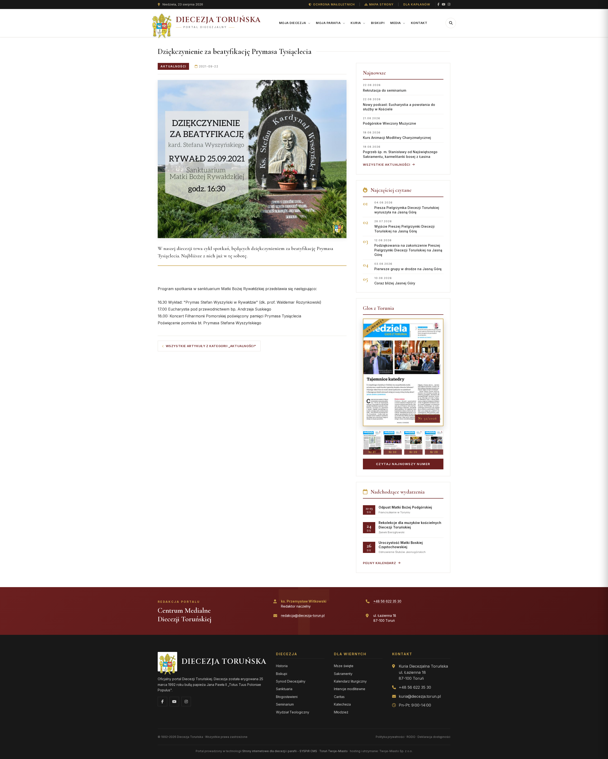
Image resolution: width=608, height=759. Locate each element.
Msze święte (343, 666)
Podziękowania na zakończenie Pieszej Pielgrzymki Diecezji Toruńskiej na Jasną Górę (408, 248)
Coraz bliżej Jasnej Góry (394, 280)
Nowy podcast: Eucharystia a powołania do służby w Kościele (399, 104)
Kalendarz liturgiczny (350, 681)
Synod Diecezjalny (290, 681)
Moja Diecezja (293, 23)
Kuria (356, 23)
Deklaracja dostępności (434, 737)
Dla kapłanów (416, 4)
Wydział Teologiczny (292, 712)
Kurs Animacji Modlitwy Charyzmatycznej (397, 135)
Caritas (339, 697)
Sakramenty (343, 674)
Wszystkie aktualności (386, 164)
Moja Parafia (329, 23)
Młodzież (341, 712)
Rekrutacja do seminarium (384, 87)
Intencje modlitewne (349, 689)
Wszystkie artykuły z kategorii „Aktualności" (211, 346)
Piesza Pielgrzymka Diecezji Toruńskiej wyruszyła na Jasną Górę (406, 207)
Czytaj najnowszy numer (403, 464)
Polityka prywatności (390, 737)
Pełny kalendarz (379, 563)
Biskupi (378, 23)
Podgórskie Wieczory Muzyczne (389, 121)
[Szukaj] (451, 23)
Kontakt (419, 23)
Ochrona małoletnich (334, 4)
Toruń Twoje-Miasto (333, 751)
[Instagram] (449, 4)
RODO (411, 737)
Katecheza (342, 704)
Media (396, 23)
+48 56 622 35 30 (387, 601)
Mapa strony (381, 4)
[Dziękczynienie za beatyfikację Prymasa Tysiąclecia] (252, 159)
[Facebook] (438, 4)
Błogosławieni (287, 697)
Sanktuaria (284, 689)
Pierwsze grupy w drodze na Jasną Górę (408, 266)
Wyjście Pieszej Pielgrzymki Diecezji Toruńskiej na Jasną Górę (404, 226)
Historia (282, 666)
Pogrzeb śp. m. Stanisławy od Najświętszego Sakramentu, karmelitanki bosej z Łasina (400, 152)
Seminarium (285, 704)
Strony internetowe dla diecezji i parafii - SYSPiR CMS (279, 751)
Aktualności (173, 66)
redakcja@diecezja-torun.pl (303, 615)
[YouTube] (443, 4)
